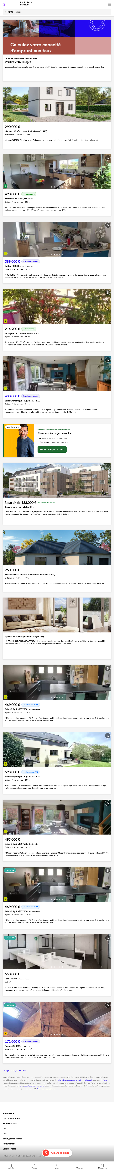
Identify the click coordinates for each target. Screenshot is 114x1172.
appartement (29, 1086)
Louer (57, 1168)
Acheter (11, 1168)
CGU (5, 1128)
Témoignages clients (12, 1138)
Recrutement (9, 1143)
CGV (5, 1133)
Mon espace (102, 1168)
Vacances (79, 1168)
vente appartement (74, 1080)
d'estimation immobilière (46, 1089)
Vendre (34, 1168)
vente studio (88, 1080)
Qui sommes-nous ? (12, 1118)
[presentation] (5, 172)
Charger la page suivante (14, 1070)
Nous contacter (10, 1123)
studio (36, 1086)
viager (105, 1080)
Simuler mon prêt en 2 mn (52, 449)
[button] (51, 186)
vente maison (61, 1080)
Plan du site (8, 1113)
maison (20, 1086)
